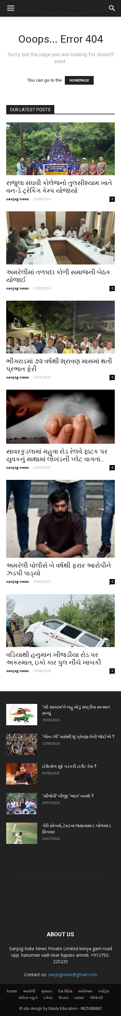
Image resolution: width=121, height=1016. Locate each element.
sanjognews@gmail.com (72, 974)
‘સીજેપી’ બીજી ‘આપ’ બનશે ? (68, 796)
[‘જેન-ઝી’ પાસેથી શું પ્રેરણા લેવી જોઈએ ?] (21, 744)
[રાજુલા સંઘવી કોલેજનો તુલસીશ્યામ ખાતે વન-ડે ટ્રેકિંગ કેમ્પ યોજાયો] (60, 148)
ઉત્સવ (63, 997)
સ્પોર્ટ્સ (103, 991)
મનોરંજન (85, 991)
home (12, 991)
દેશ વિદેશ (65, 991)
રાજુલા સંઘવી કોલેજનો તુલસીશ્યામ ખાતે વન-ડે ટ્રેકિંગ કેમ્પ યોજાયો (59, 186)
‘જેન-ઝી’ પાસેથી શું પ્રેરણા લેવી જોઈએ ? (78, 736)
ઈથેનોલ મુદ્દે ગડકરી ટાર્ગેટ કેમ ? (69, 766)
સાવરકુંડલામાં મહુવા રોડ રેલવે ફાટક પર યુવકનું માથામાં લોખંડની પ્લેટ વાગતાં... (57, 455)
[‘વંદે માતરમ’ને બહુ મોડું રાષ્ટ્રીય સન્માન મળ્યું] (21, 714)
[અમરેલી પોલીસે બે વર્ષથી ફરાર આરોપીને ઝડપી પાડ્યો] (60, 519)
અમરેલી (29, 991)
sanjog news (17, 199)
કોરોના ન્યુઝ (28, 997)
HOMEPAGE (79, 80)
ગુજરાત (46, 991)
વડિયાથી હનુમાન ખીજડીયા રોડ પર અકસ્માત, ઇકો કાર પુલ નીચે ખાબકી (53, 658)
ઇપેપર (48, 997)
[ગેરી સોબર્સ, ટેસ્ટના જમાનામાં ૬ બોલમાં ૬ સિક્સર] (21, 833)
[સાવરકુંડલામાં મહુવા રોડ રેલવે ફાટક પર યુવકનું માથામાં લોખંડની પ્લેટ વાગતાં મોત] (60, 417)
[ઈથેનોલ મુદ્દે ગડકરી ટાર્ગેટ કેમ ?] (21, 774)
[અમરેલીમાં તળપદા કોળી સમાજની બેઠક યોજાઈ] (60, 237)
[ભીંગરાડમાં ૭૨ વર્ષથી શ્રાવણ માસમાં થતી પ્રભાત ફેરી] (60, 327)
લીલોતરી (96, 997)
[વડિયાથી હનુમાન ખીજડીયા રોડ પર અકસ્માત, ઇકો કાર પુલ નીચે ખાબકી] (60, 620)
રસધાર (79, 997)
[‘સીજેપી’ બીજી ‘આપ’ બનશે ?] (21, 803)
